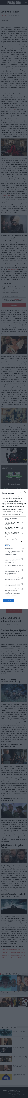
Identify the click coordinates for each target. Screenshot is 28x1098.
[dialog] (14, 549)
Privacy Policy (22, 606)
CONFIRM (8, 600)
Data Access (14, 606)
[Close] (25, 492)
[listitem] (14, 519)
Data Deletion (5, 606)
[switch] (22, 522)
